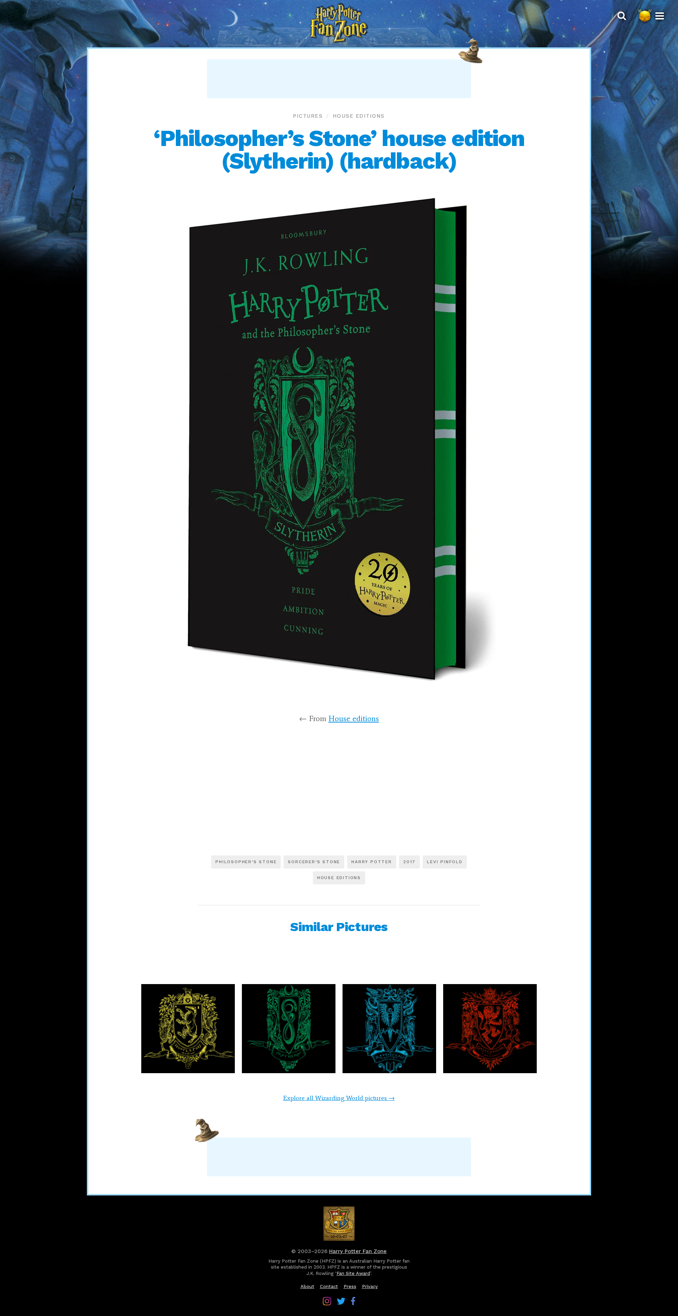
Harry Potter (371, 861)
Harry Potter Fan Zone (358, 1251)
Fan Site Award (353, 1273)
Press (350, 1286)
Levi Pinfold (445, 861)
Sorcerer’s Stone (314, 861)
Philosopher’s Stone (245, 861)
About (307, 1286)
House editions (359, 116)
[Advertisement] (339, 79)
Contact (329, 1286)
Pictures (308, 116)
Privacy (370, 1286)
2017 (409, 861)
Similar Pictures (338, 926)
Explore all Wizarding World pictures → (339, 1098)
